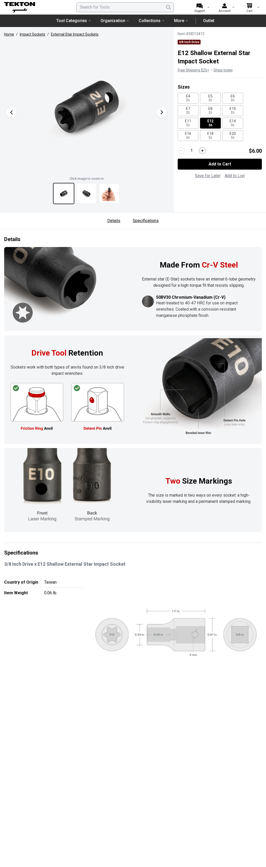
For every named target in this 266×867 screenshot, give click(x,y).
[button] (86, 107)
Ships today (223, 70)
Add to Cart (220, 164)
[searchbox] (125, 7)
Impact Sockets (32, 34)
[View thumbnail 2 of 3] (86, 193)
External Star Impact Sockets (74, 34)
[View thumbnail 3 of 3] (109, 193)
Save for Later (208, 175)
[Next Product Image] (162, 112)
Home (9, 34)
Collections (150, 20)
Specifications (146, 220)
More (179, 20)
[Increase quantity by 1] (202, 150)
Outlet (208, 20)
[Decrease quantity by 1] (181, 150)
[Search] (168, 7)
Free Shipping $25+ (193, 70)
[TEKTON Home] (33, 7)
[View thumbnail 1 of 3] (63, 193)
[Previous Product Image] (11, 112)
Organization (113, 20)
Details (113, 220)
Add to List (235, 175)
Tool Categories (71, 20)
